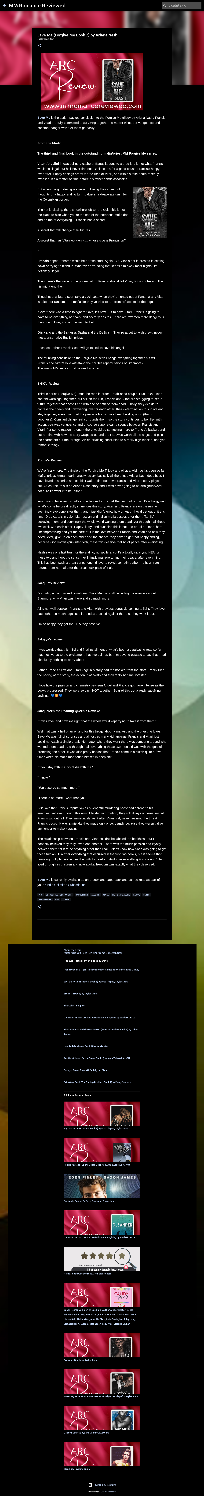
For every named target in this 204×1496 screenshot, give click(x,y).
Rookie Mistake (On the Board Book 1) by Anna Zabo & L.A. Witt (97, 1058)
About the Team (72, 950)
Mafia (106, 895)
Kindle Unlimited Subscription (65, 885)
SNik (57, 899)
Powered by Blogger (104, 1485)
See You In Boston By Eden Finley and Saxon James (90, 1201)
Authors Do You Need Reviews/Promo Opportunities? (93, 952)
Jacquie (95, 895)
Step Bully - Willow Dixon (77, 1469)
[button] (39, 45)
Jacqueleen (82, 895)
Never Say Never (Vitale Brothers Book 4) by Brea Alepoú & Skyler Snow (101, 1396)
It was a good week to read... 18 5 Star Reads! (87, 1273)
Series (146, 895)
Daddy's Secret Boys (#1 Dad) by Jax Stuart (86, 1070)
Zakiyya (66, 899)
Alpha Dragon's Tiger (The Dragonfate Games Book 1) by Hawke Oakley (101, 969)
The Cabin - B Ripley (74, 1005)
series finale (45, 899)
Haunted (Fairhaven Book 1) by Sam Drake (86, 1046)
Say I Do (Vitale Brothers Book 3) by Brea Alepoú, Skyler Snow (96, 981)
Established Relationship (59, 895)
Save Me (43, 117)
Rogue (136, 895)
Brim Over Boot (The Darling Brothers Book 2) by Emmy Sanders (97, 1082)
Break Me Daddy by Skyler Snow (80, 993)
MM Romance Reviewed (37, 5)
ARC (40, 895)
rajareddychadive (109, 1491)
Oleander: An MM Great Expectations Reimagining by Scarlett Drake (99, 1017)
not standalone (121, 895)
